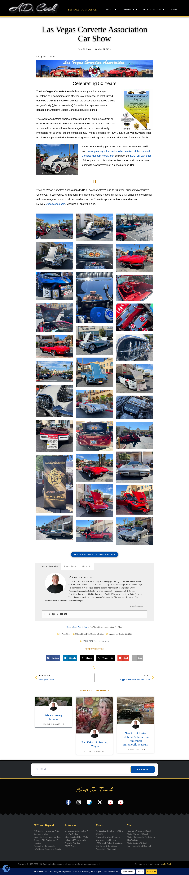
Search (142, 769)
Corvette (97, 641)
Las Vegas (105, 641)
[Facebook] (45, 614)
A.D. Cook (166, 864)
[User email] (65, 614)
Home (69, 627)
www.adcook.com (136, 606)
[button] (53, 658)
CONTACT (175, 9)
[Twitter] (57, 614)
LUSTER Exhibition (141, 155)
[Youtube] (61, 614)
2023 (91, 641)
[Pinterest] (53, 614)
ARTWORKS (128, 9)
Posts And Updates (80, 627)
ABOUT (109, 9)
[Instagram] (49, 614)
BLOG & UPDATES (152, 9)
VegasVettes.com (55, 204)
